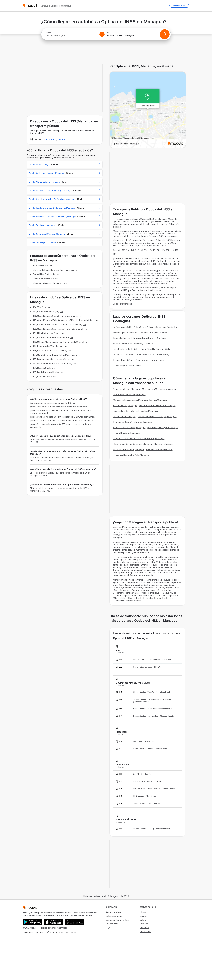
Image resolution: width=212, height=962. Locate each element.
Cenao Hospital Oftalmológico (127, 366)
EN (109, 928)
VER (50, 265)
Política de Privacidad (54, 932)
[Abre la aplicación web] (74, 922)
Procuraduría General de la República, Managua (135, 411)
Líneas (143, 912)
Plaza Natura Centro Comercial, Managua (132, 444)
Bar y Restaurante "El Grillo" (126, 349)
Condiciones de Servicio (33, 932)
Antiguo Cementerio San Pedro (127, 344)
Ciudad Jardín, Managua (124, 416)
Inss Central (162, 355)
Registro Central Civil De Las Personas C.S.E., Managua (138, 438)
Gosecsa (129, 355)
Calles (143, 920)
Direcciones (145, 931)
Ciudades (144, 927)
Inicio (48, 32)
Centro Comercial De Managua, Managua (157, 416)
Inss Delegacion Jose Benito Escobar (130, 333)
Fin (108, 32)
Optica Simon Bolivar (143, 327)
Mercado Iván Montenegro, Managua (159, 389)
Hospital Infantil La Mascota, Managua (157, 405)
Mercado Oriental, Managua (159, 449)
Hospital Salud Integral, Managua (128, 449)
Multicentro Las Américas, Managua (130, 400)
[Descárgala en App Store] (53, 922)
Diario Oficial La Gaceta (152, 349)
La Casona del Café (122, 327)
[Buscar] (165, 34)
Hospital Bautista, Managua (126, 433)
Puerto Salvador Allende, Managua (129, 394)
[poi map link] (147, 109)
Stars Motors (142, 360)
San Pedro (161, 338)
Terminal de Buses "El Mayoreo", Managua (132, 422)
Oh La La (169, 349)
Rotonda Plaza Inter (145, 355)
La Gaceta (118, 355)
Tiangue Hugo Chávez (123, 360)
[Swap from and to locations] (102, 34)
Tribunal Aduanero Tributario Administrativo (133, 338)
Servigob (149, 344)
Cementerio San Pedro (166, 327)
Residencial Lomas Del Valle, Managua (131, 455)
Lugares (144, 916)
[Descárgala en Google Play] (32, 922)
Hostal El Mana (158, 360)
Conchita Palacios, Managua (126, 389)
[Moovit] (30, 6)
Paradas (144, 924)
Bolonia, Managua (157, 400)
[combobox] (71, 35)
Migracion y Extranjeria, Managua (162, 427)
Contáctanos (71, 932)
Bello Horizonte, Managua (125, 405)
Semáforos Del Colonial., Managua (129, 427)
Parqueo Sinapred (158, 333)
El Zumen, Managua (163, 444)
